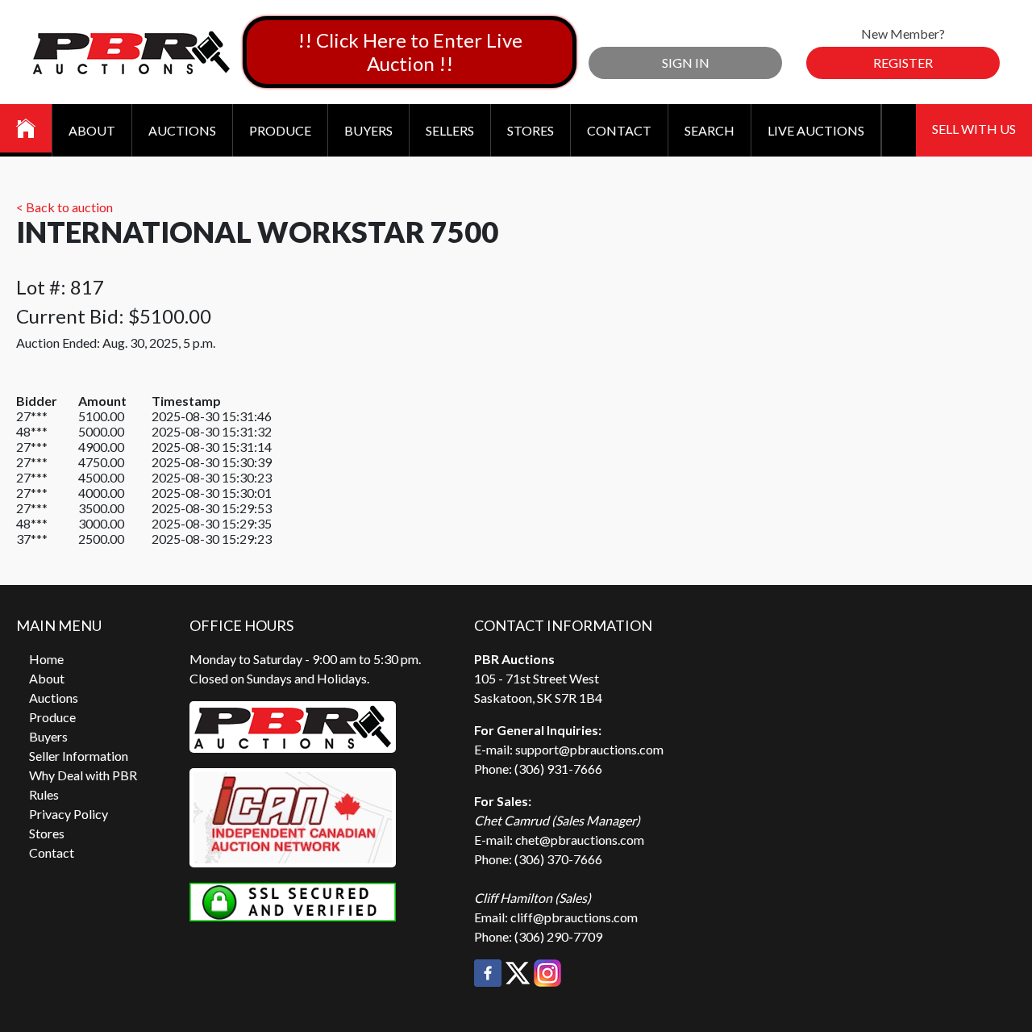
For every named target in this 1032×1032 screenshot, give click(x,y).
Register (903, 62)
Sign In (686, 62)
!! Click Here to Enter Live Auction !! (410, 51)
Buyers (368, 130)
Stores (530, 130)
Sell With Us (974, 128)
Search (709, 130)
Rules (44, 794)
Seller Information (78, 755)
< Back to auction (64, 207)
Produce (280, 130)
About (92, 130)
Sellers (450, 130)
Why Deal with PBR (83, 775)
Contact (619, 130)
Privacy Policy (68, 813)
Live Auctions (816, 130)
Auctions (182, 130)
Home (46, 658)
